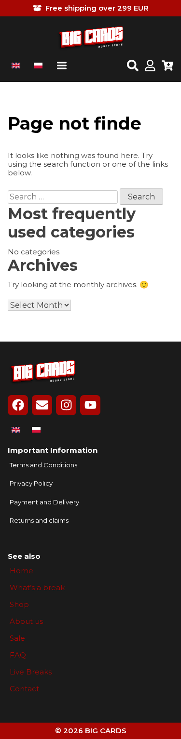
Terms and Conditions (43, 465)
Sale (17, 638)
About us (26, 621)
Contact (24, 689)
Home (21, 571)
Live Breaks (31, 672)
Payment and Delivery (44, 502)
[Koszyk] (167, 66)
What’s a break (37, 587)
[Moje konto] (150, 66)
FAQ (18, 655)
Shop (19, 604)
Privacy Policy (31, 483)
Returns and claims (39, 520)
